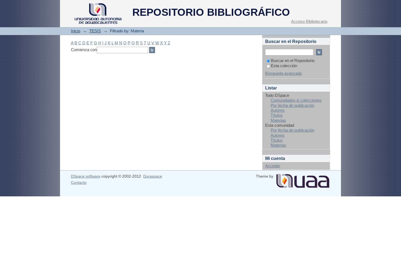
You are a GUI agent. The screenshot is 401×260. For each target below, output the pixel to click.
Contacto (78, 182)
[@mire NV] (303, 179)
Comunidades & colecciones (296, 100)
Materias (278, 120)
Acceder (272, 165)
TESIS (95, 31)
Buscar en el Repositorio (293, 60)
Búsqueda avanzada (283, 73)
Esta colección (284, 65)
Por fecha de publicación (292, 105)
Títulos (277, 115)
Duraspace (152, 176)
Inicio (75, 31)
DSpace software (85, 176)
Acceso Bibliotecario (309, 21)
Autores (278, 110)
